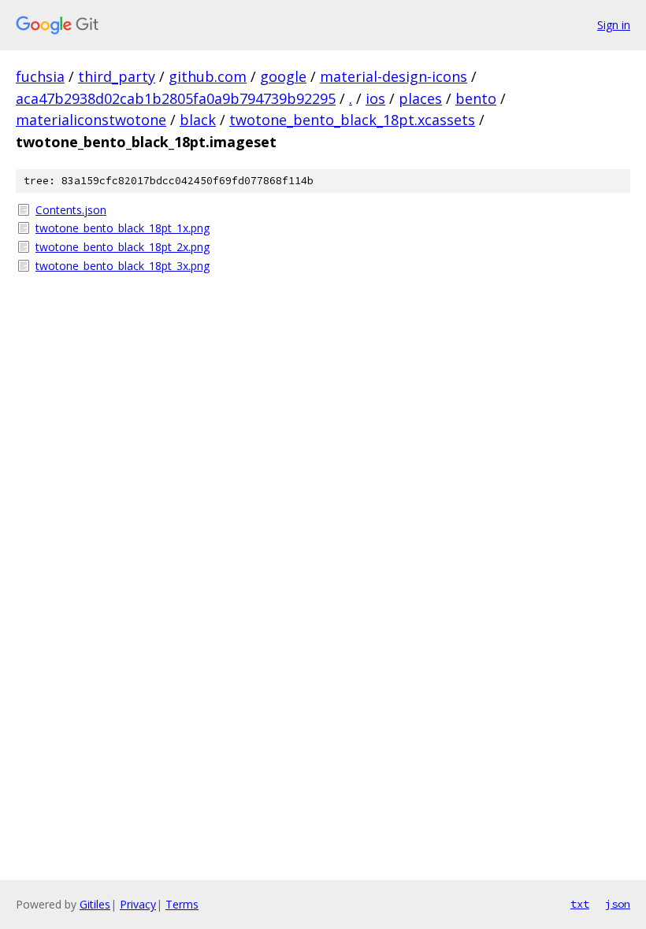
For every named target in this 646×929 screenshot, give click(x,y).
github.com (208, 76)
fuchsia (40, 76)
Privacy (138, 904)
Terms (182, 904)
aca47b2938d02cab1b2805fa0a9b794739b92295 (176, 98)
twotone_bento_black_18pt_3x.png (122, 265)
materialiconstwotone (91, 119)
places (420, 98)
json (617, 904)
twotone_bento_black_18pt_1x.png (122, 227)
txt (579, 904)
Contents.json (70, 209)
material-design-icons (393, 76)
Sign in (613, 24)
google (283, 76)
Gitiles (95, 904)
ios (375, 98)
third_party (116, 76)
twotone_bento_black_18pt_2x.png (122, 246)
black (198, 119)
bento (475, 98)
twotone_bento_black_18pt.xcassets (352, 119)
